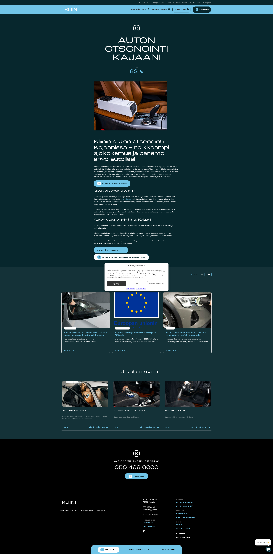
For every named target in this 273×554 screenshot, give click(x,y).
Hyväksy (116, 283)
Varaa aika (204, 9)
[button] (209, 274)
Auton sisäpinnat (159, 9)
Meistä (171, 3)
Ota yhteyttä (168, 549)
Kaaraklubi (143, 3)
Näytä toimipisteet (138, 549)
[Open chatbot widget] (268, 549)
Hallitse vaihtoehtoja (156, 283)
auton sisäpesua (127, 199)
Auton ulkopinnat (139, 9)
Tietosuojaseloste (141, 288)
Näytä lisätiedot (97, 427)
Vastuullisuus (181, 3)
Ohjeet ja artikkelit (158, 3)
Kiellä (136, 283)
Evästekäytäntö (130, 288)
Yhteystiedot (195, 3)
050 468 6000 (136, 467)
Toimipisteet (180, 9)
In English (207, 3)
